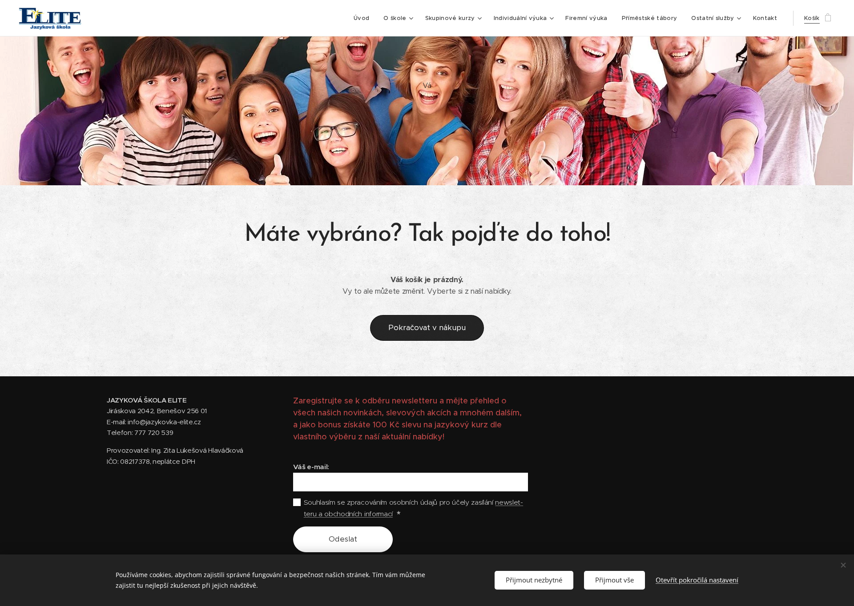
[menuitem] (363, 18)
